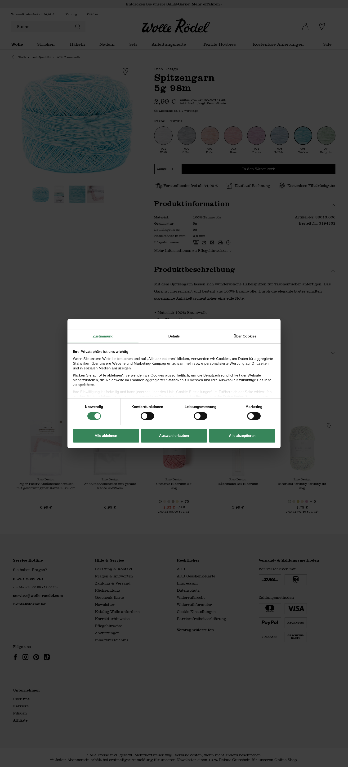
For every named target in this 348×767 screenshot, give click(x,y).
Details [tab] (174, 336)
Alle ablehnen (106, 436)
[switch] (147, 416)
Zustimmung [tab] (103, 336)
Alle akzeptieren (242, 436)
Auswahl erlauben (174, 436)
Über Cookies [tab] (245, 336)
